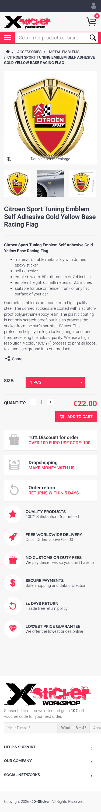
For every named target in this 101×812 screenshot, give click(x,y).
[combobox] (55, 382)
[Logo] (50, 694)
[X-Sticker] (27, 21)
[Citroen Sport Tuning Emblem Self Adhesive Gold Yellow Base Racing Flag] (8, 159)
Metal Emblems (64, 52)
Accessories (29, 52)
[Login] (93, 6)
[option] (17, 183)
